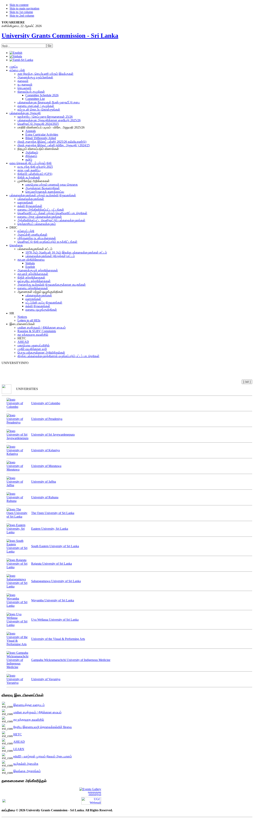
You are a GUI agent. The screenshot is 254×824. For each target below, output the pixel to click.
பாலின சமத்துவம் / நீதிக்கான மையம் (37, 712)
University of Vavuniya (45, 679)
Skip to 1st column (21, 12)
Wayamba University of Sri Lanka (52, 600)
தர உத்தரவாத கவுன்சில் (28, 719)
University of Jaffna (43, 481)
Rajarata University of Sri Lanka (51, 563)
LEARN (18, 749)
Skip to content (19, 5)
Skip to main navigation (24, 8)
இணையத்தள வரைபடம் (29, 705)
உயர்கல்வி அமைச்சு (25, 763)
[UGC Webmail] (91, 800)
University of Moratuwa (46, 466)
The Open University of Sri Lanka (52, 513)
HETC (17, 734)
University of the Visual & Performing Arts (58, 639)
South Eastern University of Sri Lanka (55, 546)
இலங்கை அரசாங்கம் (27, 771)
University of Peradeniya (46, 419)
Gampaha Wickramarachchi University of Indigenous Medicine (70, 660)
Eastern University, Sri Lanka (49, 528)
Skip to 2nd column (22, 15)
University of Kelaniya (45, 450)
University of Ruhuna (44, 497)
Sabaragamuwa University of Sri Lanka (56, 581)
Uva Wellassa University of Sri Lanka (55, 619)
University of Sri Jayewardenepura (53, 434)
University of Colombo (45, 403)
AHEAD (19, 741)
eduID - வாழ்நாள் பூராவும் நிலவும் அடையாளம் (42, 756)
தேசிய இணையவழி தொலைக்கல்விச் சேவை (42, 727)
